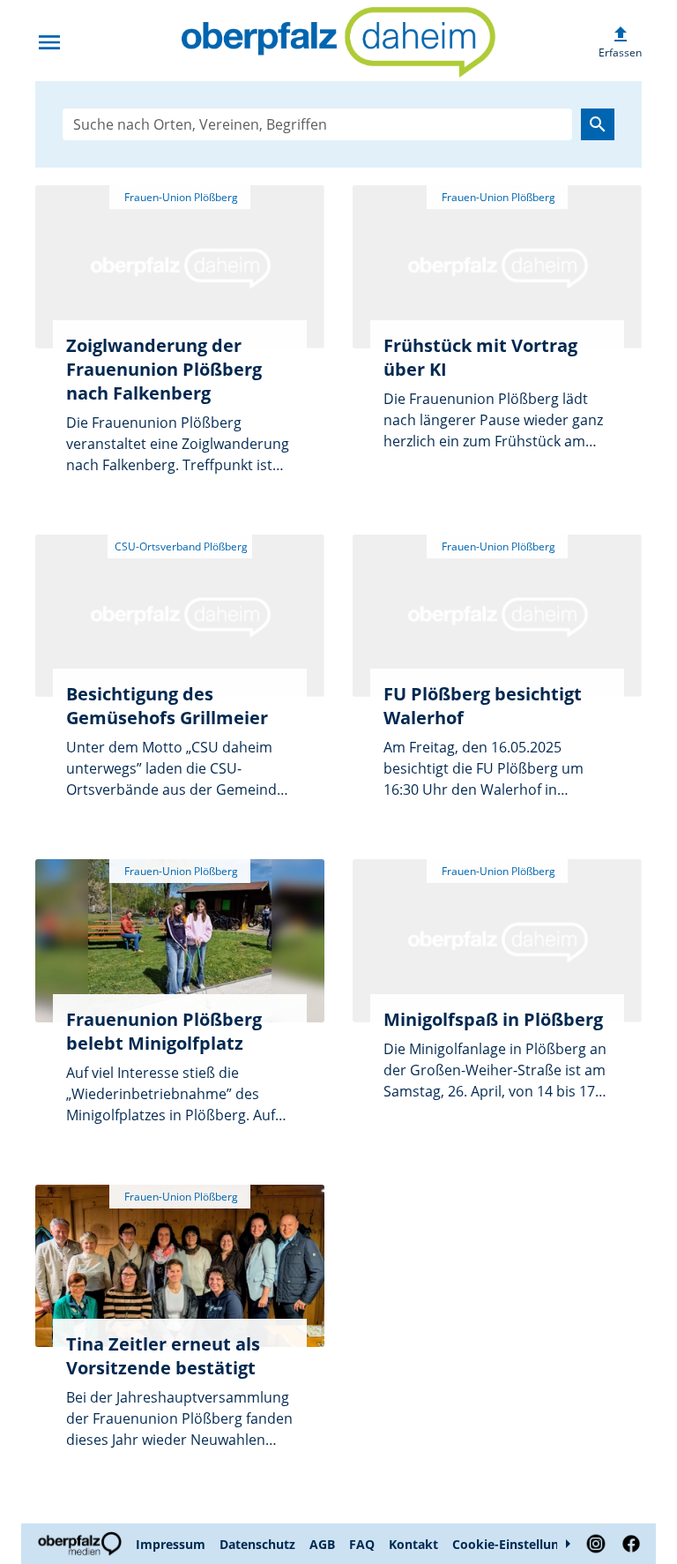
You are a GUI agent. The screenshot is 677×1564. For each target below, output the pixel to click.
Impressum (170, 1544)
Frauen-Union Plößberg (180, 197)
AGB (322, 1544)
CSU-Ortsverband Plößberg (180, 546)
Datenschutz (257, 1544)
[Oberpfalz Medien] (82, 1543)
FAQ (362, 1544)
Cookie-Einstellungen (516, 1544)
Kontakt (413, 1544)
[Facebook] (628, 1543)
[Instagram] (596, 1543)
